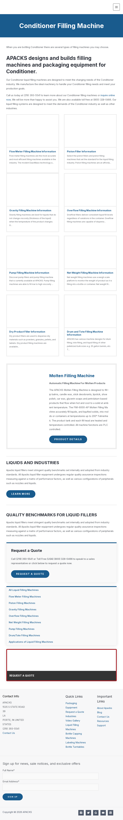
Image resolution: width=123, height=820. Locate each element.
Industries (71, 716)
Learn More (20, 493)
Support (101, 725)
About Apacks (104, 708)
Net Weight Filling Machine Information (90, 272)
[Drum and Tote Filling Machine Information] (90, 325)
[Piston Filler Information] (90, 142)
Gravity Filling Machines (22, 609)
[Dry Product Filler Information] (32, 325)
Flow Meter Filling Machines (25, 596)
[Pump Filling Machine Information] (32, 263)
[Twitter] (88, 812)
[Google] (95, 812)
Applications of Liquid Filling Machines (31, 641)
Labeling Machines (76, 742)
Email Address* (11, 781)
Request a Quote (30, 573)
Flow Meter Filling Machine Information (32, 151)
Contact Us (9, 733)
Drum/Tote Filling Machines (24, 635)
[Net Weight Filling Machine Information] (90, 263)
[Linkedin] (110, 812)
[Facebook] (81, 812)
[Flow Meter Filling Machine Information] (32, 143)
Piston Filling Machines (22, 603)
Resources (103, 721)
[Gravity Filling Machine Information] (32, 202)
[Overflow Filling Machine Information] (90, 202)
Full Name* (9, 770)
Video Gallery (73, 720)
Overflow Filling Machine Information (89, 210)
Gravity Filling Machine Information (30, 210)
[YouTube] (103, 812)
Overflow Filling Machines (24, 616)
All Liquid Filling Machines (24, 590)
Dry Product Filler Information (27, 331)
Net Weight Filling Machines (25, 622)
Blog (99, 712)
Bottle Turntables (75, 746)
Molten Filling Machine (71, 375)
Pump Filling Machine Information (29, 272)
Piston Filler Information (81, 151)
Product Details (68, 439)
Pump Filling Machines (21, 629)
